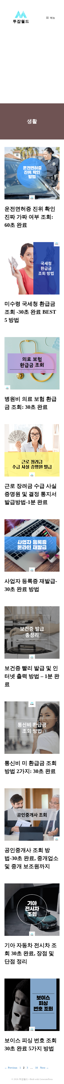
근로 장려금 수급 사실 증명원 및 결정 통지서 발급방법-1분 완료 (30, 494)
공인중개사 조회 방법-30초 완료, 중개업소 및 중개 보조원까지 (31, 858)
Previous (10, 1067)
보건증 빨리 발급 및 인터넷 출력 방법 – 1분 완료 (31, 676)
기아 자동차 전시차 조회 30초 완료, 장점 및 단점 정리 (30, 953)
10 (37, 1067)
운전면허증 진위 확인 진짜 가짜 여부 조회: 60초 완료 (29, 217)
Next (44, 1067)
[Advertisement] (32, 69)
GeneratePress (46, 1079)
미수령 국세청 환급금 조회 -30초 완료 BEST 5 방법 (30, 312)
